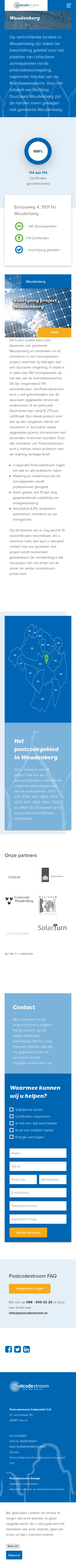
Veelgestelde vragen (29, 1288)
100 (36, 151)
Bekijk (54, 332)
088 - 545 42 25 (39, 1302)
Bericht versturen (28, 1232)
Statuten (14, 1452)
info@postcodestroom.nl (28, 1313)
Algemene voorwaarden (24, 1483)
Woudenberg (35, 281)
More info (13, 1546)
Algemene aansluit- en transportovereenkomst (37, 1489)
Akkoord (14, 1555)
